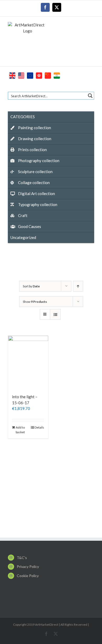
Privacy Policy (28, 566)
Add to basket (20, 429)
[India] (57, 74)
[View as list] (55, 314)
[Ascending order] (78, 286)
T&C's (22, 557)
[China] (48, 74)
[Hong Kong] (39, 74)
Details (39, 427)
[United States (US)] (21, 74)
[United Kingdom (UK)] (12, 74)
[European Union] (30, 74)
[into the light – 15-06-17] (28, 362)
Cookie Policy (28, 575)
